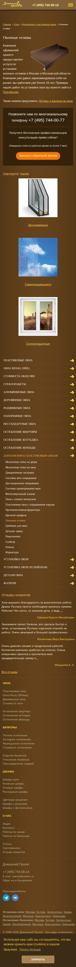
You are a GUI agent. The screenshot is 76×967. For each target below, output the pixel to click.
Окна (16, 24)
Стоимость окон (13, 703)
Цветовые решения (15, 799)
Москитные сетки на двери (21, 462)
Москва (30, 911)
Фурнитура (12, 552)
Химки (68, 911)
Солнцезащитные (38, 343)
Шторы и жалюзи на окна (56, 101)
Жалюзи (10, 583)
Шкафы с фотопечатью (18, 807)
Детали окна (13, 575)
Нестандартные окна (20, 424)
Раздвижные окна (17, 408)
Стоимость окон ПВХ (19, 376)
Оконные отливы (15, 520)
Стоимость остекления (17, 747)
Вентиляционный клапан (20, 494)
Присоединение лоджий (18, 763)
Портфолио (10, 92)
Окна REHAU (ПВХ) (17, 368)
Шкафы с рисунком (15, 803)
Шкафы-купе (11, 779)
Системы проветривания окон (23, 488)
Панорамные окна (17, 416)
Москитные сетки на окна (20, 467)
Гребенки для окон (16, 525)
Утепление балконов (16, 759)
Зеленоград (54, 911)
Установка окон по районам (25, 567)
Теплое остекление (15, 735)
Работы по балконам (16, 835)
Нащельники (12, 536)
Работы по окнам (14, 831)
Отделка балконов (14, 755)
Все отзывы (10, 672)
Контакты (8, 827)
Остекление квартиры (20, 431)
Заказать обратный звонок (38, 155)
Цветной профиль (16, 515)
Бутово (41, 911)
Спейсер (10, 541)
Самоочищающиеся (38, 284)
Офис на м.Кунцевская (17, 880)
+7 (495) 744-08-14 (45, 5)
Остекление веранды (19, 447)
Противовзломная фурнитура (22, 509)
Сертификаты (11, 847)
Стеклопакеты (15, 384)
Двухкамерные (38, 225)
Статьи (7, 843)
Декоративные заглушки (19, 472)
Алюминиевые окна (19, 392)
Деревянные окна (17, 400)
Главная (7, 24)
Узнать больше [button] (30, 949)
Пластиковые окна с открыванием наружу (30, 504)
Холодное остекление (17, 739)
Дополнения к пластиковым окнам (39, 24)
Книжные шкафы (13, 783)
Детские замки (14, 531)
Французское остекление (19, 743)
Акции (6, 823)
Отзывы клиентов (14, 852)
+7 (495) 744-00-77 (46, 120)
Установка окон (16, 559)
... (61, 610)
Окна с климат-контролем (20, 499)
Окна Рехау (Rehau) (15, 695)
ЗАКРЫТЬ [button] (38, 959)
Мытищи (28, 916)
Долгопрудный (12, 916)
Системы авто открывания (20, 478)
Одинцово (59, 916)
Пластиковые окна (18, 360)
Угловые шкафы (13, 787)
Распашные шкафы (15, 791)
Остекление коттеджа (21, 439)
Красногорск (43, 916)
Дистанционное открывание (22, 483)
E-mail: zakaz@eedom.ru (18, 876)
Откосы (9, 547)
